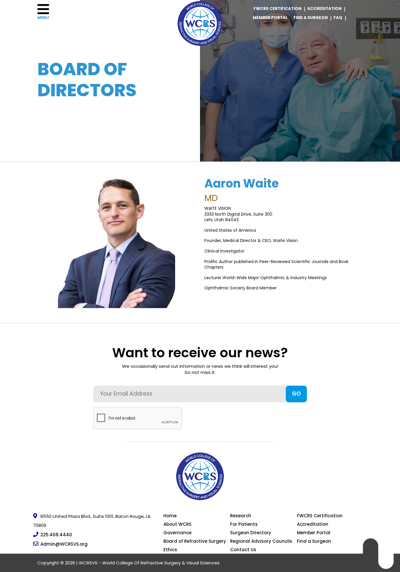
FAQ (338, 17)
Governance (177, 533)
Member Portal (270, 17)
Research (240, 516)
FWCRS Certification (277, 8)
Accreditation (324, 8)
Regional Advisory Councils (261, 541)
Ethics (170, 550)
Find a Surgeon (310, 17)
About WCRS (177, 524)
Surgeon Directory (250, 533)
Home (170, 516)
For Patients (244, 524)
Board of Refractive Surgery (194, 541)
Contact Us (243, 550)
